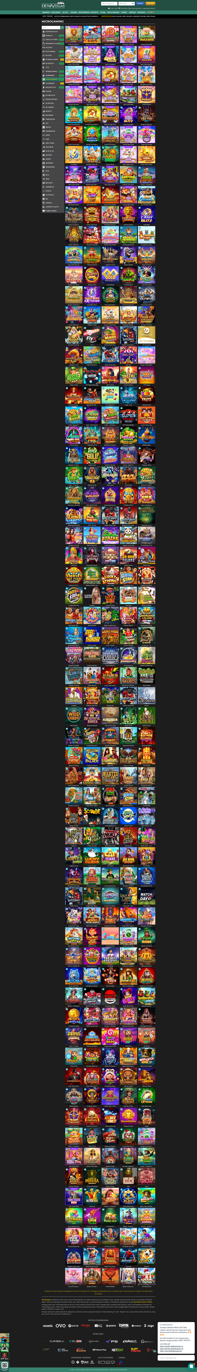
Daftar (150, 3)
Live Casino (55, 12)
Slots (65, 12)
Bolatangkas (113, 12)
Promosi (141, 12)
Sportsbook (84, 12)
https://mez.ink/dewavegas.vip (171, 1351)
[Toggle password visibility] (133, 3)
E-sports (94, 12)
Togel (103, 12)
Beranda (46, 12)
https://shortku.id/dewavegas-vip (171, 1348)
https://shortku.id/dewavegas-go (171, 1346)
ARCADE (74, 12)
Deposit (132, 12)
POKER (124, 12)
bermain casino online (143, 1302)
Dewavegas (46, 1300)
